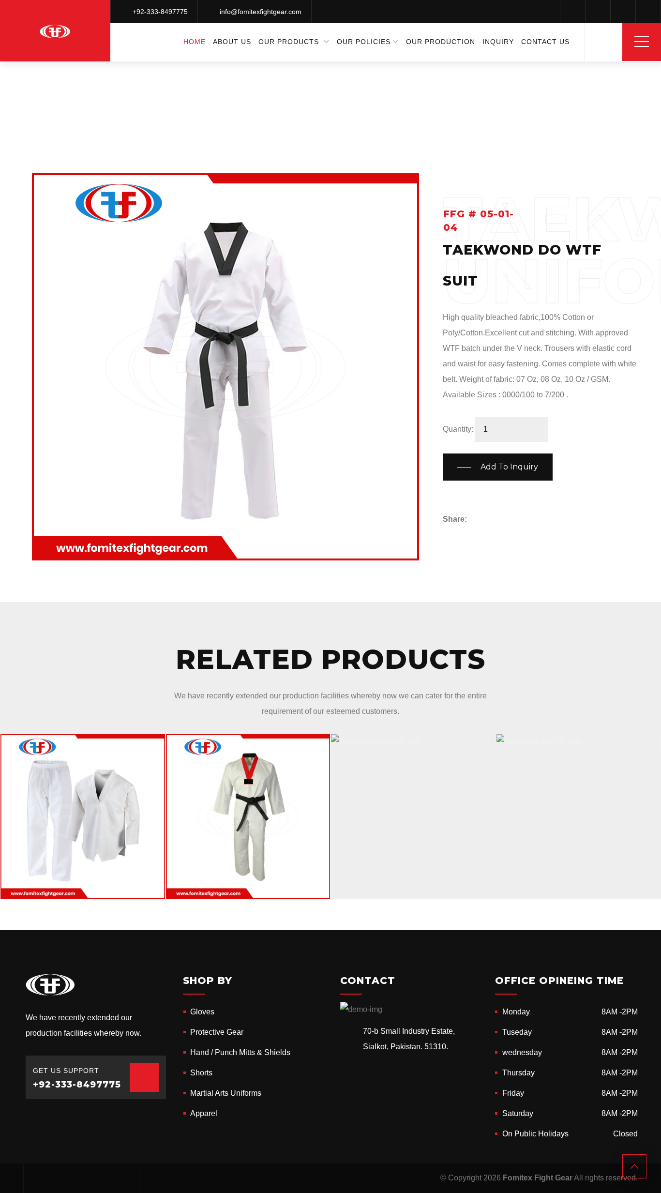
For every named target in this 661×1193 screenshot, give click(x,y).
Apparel (203, 1113)
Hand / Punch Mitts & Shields (240, 1052)
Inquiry (498, 41)
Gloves (202, 1012)
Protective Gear (216, 1032)
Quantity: (458, 429)
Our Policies (364, 41)
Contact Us (545, 41)
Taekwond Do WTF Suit (73, 887)
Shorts (201, 1073)
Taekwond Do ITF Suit (565, 738)
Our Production (440, 41)
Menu (641, 41)
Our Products (288, 41)
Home (194, 41)
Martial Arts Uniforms (310, 77)
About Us (232, 41)
